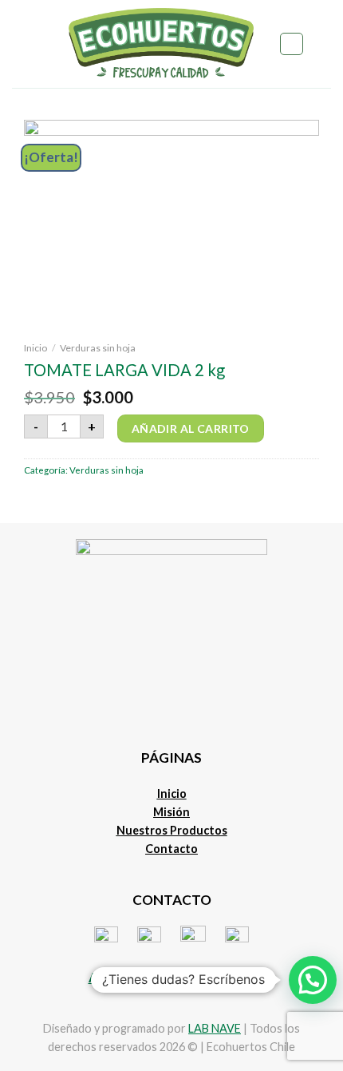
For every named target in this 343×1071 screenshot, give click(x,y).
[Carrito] (323, 43)
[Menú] (21, 44)
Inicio (35, 348)
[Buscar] (291, 44)
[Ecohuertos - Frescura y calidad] (160, 44)
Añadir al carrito (191, 428)
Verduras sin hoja (98, 348)
